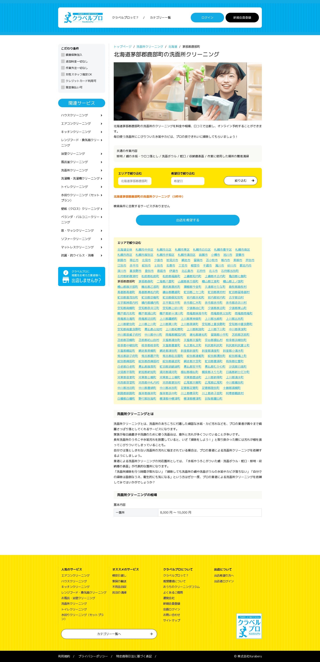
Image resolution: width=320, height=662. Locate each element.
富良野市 (135, 271)
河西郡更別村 (171, 382)
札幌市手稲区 (165, 255)
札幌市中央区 (144, 250)
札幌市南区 (242, 250)
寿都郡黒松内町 (149, 292)
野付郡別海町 (147, 399)
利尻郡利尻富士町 (238, 345)
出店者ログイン (224, 581)
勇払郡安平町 (192, 367)
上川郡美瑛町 (190, 324)
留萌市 (198, 260)
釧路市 (121, 260)
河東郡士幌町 (147, 377)
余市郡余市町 (214, 303)
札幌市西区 (124, 255)
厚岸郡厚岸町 (147, 393)
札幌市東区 (182, 250)
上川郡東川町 (168, 324)
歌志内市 (245, 265)
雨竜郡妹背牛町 (197, 313)
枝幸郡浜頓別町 (236, 340)
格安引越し (119, 575)
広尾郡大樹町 (192, 382)
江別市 (121, 265)
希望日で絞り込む (183, 173)
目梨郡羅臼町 (214, 399)
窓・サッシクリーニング (77, 230)
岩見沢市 (172, 260)
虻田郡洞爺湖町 (170, 367)
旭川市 (227, 255)
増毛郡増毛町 (198, 335)
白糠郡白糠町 (126, 399)
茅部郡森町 (146, 281)
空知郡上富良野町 (214, 324)
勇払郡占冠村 (153, 329)
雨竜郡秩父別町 (221, 313)
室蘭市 (240, 255)
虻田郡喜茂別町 (127, 297)
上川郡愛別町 (126, 324)
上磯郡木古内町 (215, 276)
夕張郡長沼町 (217, 308)
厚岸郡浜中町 (168, 393)
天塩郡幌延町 (126, 351)
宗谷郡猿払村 (214, 340)
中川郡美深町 (238, 329)
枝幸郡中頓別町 (127, 345)
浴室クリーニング (73, 154)
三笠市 (183, 265)
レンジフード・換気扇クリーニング (80, 142)
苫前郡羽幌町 (126, 340)
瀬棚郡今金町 (192, 287)
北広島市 (187, 271)
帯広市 (134, 260)
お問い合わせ (171, 615)
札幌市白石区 (202, 250)
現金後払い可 (74, 87)
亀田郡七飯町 (238, 276)
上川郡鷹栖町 (168, 319)
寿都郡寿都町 (126, 292)
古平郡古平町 (171, 303)
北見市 (146, 260)
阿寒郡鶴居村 (235, 393)
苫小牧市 (212, 260)
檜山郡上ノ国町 (233, 281)
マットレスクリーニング (77, 247)
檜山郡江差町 (211, 281)
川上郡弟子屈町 (212, 393)
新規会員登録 (242, 18)
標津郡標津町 (192, 399)
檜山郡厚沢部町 (127, 287)
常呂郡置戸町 (150, 356)
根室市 (195, 265)
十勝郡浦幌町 (232, 388)
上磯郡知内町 (192, 276)
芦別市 (250, 260)
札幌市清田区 (187, 255)
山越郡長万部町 (188, 281)
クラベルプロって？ (125, 18)
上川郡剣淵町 (195, 329)
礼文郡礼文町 (192, 345)
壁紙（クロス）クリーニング (80, 209)
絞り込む (241, 181)
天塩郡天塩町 (192, 340)
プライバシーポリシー (93, 656)
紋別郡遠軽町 (195, 356)
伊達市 (173, 271)
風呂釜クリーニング (74, 162)
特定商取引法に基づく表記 (134, 656)
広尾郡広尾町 (214, 382)
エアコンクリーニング (76, 123)
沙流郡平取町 (126, 372)
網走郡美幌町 (147, 351)
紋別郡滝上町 (238, 356)
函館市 (203, 255)
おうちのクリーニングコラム (181, 587)
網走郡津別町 (168, 351)
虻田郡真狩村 (217, 292)
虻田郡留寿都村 (239, 292)
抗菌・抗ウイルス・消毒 (77, 255)
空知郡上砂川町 (173, 308)
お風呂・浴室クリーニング (78, 598)
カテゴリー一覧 (160, 18)
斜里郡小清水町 (233, 351)
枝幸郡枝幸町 (150, 345)
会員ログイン (171, 609)
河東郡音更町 (126, 377)
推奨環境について (174, 581)
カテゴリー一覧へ (109, 634)
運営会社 (168, 598)
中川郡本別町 (168, 388)
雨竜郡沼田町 (147, 319)
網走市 (185, 260)
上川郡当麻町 (214, 319)
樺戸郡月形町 (126, 313)
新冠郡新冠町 (147, 372)
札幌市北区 (164, 250)
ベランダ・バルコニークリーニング (80, 219)
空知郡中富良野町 (241, 324)
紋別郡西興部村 (149, 361)
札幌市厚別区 (144, 255)
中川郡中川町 (153, 335)
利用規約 (64, 656)
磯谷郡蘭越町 (171, 292)
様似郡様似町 (190, 372)
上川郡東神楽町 (191, 319)
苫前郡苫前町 (241, 335)
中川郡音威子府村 (129, 335)
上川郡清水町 (235, 377)
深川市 (121, 271)
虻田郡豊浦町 (214, 361)
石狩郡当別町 (230, 271)
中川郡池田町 (126, 388)
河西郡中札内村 (149, 382)
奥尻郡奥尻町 (171, 287)
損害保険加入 (74, 55)
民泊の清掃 (119, 592)
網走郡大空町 (192, 361)
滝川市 (219, 265)
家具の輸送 (119, 581)
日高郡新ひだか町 (238, 372)
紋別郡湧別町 (217, 356)
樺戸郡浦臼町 (147, 313)
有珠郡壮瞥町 (235, 361)
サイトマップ (171, 620)
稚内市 (225, 260)
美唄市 (237, 260)
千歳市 (207, 265)
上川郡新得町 (214, 377)
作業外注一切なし (77, 68)
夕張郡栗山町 (238, 308)
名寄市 (170, 265)
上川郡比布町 (235, 319)
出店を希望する (187, 220)
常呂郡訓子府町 (127, 356)
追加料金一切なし (77, 61)
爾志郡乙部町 (150, 287)
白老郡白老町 (126, 367)
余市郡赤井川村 (236, 303)
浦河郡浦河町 (168, 372)
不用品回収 (119, 587)
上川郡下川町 (217, 329)
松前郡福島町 (171, 276)
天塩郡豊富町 (171, 345)
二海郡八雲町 (165, 281)
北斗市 (213, 271)
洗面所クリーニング (74, 170)
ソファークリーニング (76, 239)
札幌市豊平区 (223, 250)
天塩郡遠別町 (171, 340)
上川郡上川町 (147, 324)
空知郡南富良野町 (129, 329)
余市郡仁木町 (192, 303)
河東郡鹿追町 (192, 377)
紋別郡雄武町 (171, 361)
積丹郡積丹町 (150, 303)
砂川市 (231, 265)
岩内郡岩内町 (217, 297)
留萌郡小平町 (220, 335)
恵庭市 (161, 271)
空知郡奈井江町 (149, 308)
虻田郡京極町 (150, 297)
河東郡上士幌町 (170, 377)
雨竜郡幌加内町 (176, 335)
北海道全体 (124, 250)
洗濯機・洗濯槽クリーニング (80, 178)
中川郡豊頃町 (147, 388)
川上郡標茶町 (190, 393)
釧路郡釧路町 (126, 393)
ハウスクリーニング (74, 115)
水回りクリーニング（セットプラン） (80, 197)
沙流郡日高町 (238, 367)
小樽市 (215, 255)
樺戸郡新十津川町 (171, 313)
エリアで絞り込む (130, 173)
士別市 (158, 265)
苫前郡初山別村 (149, 340)
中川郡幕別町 (235, 382)
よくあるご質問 (173, 592)
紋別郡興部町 (126, 361)
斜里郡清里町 (211, 351)
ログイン (207, 18)
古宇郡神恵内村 (127, 303)
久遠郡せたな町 (215, 287)
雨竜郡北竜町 (126, 319)
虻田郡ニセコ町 (194, 292)
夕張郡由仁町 (195, 308)
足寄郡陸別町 (211, 388)
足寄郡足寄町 (190, 388)
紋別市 (146, 265)
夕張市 (158, 260)
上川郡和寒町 (174, 329)
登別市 (149, 271)
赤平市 (134, 265)
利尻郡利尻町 (214, 345)
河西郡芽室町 (126, 382)
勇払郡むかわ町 (215, 367)
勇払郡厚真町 (147, 367)
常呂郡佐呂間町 (173, 356)
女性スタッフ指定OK (79, 74)
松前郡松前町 (150, 276)
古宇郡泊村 (236, 297)
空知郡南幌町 (126, 308)
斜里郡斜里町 (190, 351)
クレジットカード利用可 (81, 81)
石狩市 (201, 271)
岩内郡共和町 (195, 297)
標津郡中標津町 (170, 399)
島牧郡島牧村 (238, 287)
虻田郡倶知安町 (173, 297)
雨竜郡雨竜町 (244, 313)
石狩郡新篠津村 (127, 276)
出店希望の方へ (224, 575)
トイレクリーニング (74, 187)
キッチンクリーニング (76, 132)
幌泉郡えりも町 (212, 372)
